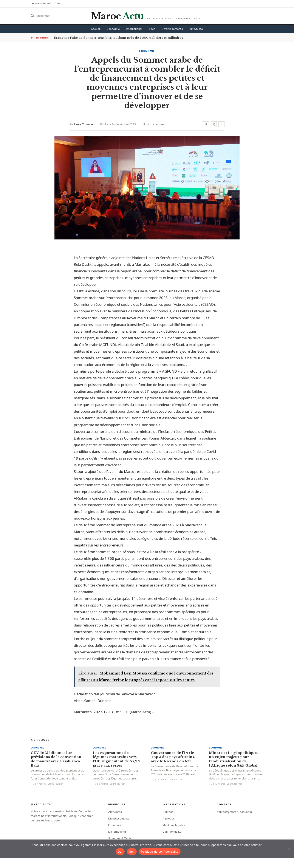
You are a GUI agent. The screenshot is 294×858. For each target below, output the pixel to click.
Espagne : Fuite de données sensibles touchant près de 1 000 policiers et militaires (118, 38)
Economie (113, 29)
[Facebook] (206, 124)
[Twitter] (214, 124)
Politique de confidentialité (159, 851)
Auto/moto (115, 811)
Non (132, 851)
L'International (117, 831)
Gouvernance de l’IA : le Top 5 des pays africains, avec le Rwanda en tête (173, 757)
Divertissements (172, 29)
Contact (167, 811)
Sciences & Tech (119, 838)
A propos (168, 818)
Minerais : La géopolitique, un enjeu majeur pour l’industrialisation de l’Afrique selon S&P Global (233, 759)
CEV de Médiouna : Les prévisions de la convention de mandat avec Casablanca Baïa (56, 759)
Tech (152, 29)
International (134, 29)
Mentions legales (173, 825)
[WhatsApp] (221, 124)
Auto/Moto (196, 29)
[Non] (288, 849)
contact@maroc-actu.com (234, 811)
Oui (120, 851)
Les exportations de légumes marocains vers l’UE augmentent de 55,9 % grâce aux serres (116, 759)
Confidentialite (171, 831)
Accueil (96, 29)
